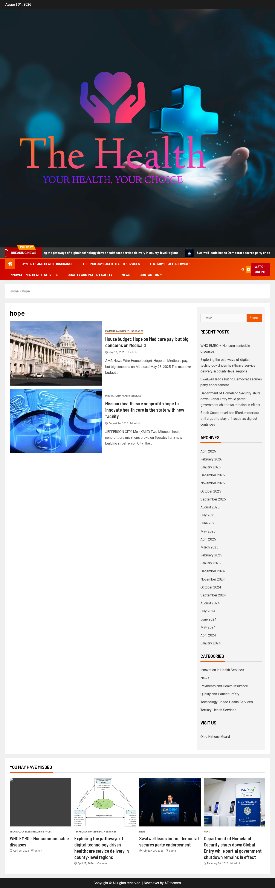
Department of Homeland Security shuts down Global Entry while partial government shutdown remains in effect (230, 399)
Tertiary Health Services (170, 264)
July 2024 (207, 611)
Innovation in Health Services (34, 275)
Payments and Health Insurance (46, 264)
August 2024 (210, 603)
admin (134, 352)
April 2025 (208, 539)
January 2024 (210, 643)
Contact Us (149, 275)
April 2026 (208, 451)
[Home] (10, 264)
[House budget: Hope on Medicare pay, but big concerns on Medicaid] (56, 353)
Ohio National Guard (215, 737)
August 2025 (210, 507)
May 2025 (207, 531)
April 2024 (208, 635)
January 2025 (210, 563)
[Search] (243, 269)
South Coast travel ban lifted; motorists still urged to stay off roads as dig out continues (229, 418)
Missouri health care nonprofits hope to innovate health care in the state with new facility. (144, 410)
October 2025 (210, 491)
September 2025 (213, 499)
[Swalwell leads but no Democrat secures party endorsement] (170, 802)
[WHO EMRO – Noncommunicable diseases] (40, 802)
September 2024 (213, 595)
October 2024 (210, 587)
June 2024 (208, 619)
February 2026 (211, 459)
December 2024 (212, 571)
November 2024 (212, 579)
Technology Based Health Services (111, 264)
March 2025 (209, 547)
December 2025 (212, 475)
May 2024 (207, 627)
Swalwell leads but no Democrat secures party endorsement (209, 253)
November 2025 (212, 483)
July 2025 (207, 515)
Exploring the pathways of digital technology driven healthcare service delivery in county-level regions (227, 365)
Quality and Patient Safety (90, 275)
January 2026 (210, 467)
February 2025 (211, 555)
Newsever (151, 883)
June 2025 (208, 523)
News (126, 275)
